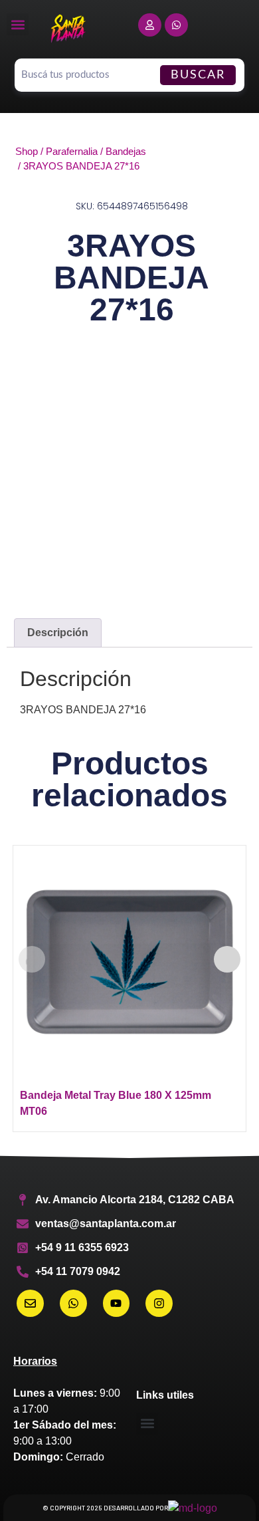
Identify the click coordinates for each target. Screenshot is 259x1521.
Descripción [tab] (57, 632)
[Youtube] (116, 1303)
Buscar (198, 75)
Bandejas (126, 151)
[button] (18, 24)
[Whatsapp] (176, 25)
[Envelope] (30, 1303)
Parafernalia (72, 151)
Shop (26, 151)
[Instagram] (159, 1303)
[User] (149, 25)
